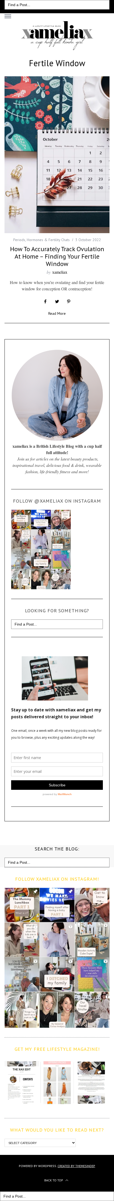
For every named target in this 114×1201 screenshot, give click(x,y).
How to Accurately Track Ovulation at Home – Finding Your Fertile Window (57, 256)
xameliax (59, 272)
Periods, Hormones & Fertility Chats (41, 239)
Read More (57, 314)
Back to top (54, 1180)
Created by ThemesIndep (76, 1166)
